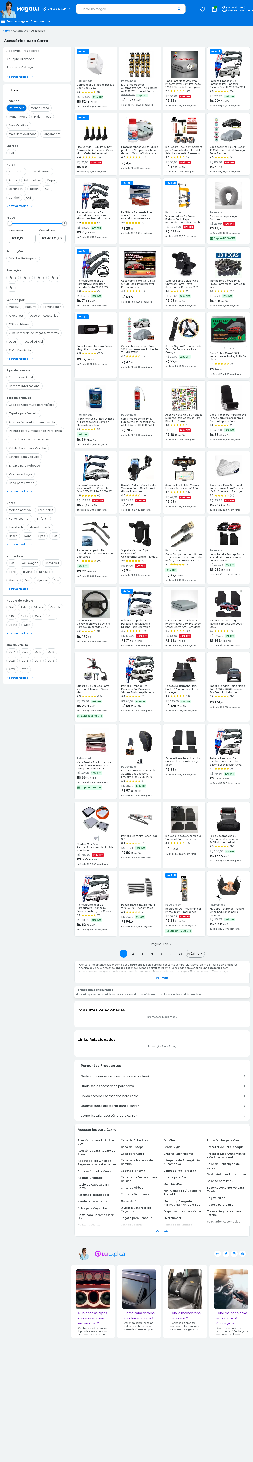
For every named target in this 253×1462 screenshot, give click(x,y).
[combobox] (131, 9)
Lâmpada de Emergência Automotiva (182, 1162)
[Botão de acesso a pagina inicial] (19, 9)
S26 (124, 994)
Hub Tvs (198, 994)
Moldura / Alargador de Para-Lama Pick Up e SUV (182, 1203)
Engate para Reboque (136, 1218)
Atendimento (40, 21)
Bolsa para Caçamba (92, 1208)
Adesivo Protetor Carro (94, 1171)
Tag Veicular (216, 1198)
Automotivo (20, 30)
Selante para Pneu (220, 1181)
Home (6, 30)
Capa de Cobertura (134, 1140)
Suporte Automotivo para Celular (225, 1189)
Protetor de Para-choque (225, 1147)
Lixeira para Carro (176, 1177)
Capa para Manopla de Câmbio (137, 1162)
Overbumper (172, 1218)
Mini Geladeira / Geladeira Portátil (182, 1192)
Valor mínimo (16, 230)
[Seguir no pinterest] (242, 1254)
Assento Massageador (93, 1194)
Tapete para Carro (220, 1204)
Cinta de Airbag (132, 1187)
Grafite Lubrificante (179, 1153)
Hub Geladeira (182, 994)
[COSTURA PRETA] (140, 761)
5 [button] (161, 953)
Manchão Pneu (174, 1184)
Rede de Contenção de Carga (223, 1165)
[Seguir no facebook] (226, 1254)
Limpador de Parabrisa (180, 1170)
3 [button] (142, 953)
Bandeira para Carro (92, 1201)
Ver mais (162, 977)
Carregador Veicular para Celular (139, 1179)
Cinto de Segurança (135, 1194)
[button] (179, 9)
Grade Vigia (172, 1147)
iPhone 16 (113, 994)
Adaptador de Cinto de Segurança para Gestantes (97, 1162)
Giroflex (169, 1140)
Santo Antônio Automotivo (226, 1174)
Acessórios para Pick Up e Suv (96, 1142)
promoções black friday (162, 1017)
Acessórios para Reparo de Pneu (96, 1152)
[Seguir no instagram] (234, 1254)
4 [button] (152, 953)
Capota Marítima (133, 1170)
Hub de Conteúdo (140, 994)
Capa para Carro (132, 1153)
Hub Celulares (161, 994)
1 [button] (123, 953)
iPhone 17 (99, 994)
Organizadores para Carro (182, 1211)
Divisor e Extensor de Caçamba (136, 1209)
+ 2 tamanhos (228, 348)
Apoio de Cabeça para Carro (93, 1186)
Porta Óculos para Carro (224, 1140)
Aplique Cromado (90, 1177)
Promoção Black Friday (162, 1046)
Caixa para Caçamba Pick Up (96, 1216)
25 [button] (180, 953)
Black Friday (83, 994)
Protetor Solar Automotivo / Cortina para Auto (226, 1155)
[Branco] (96, 838)
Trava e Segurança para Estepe (224, 1213)
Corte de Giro (130, 1201)
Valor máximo (47, 230)
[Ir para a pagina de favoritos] (202, 9)
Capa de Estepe (132, 1147)
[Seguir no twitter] (217, 1254)
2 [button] (133, 953)
